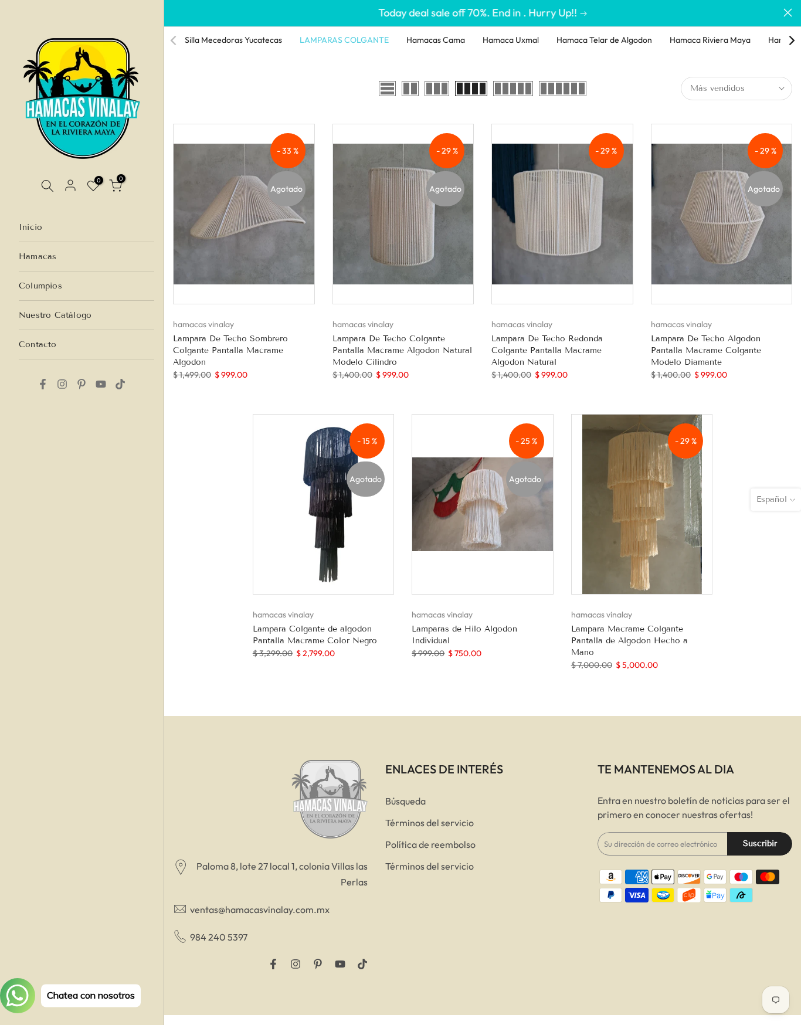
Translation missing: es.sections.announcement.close (177, 12)
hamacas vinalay (203, 324)
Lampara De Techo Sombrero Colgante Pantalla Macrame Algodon (230, 350)
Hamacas (37, 257)
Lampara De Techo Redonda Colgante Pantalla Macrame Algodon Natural (547, 350)
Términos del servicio (429, 823)
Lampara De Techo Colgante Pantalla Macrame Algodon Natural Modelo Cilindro (402, 350)
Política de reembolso (430, 844)
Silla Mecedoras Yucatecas (233, 40)
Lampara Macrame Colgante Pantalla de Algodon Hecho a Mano (629, 640)
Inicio (30, 227)
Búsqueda (405, 801)
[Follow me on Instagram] (62, 384)
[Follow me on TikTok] (120, 384)
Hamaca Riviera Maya (710, 40)
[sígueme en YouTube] (101, 384)
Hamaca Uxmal (511, 40)
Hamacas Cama (435, 40)
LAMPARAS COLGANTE (344, 40)
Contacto (38, 344)
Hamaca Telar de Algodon (604, 40)
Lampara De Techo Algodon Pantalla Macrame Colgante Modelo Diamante (706, 350)
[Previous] (174, 40)
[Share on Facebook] (43, 384)
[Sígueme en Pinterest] (81, 384)
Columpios (40, 286)
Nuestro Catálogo (55, 315)
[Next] (791, 40)
